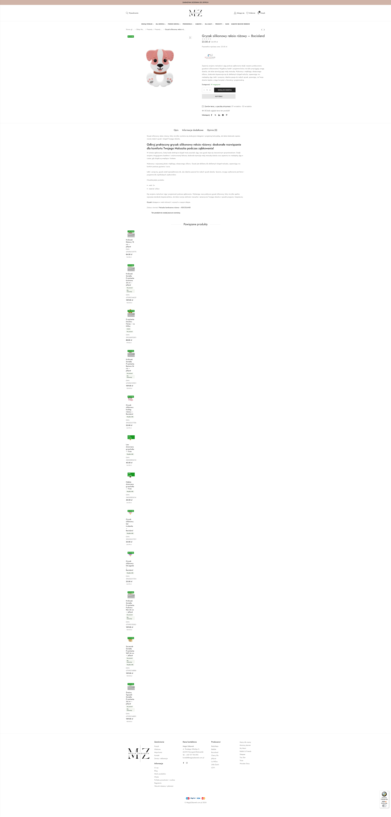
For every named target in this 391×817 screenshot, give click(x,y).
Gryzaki (149, 202)
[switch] (384, 805)
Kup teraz (218, 96)
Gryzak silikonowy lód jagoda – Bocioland (130, 565)
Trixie (241, 760)
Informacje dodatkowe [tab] (192, 130)
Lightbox (190, 37)
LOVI (213, 767)
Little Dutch (215, 764)
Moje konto (158, 752)
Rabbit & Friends (245, 751)
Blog (156, 771)
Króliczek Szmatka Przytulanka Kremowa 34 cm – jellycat (130, 279)
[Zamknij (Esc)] (40, 808)
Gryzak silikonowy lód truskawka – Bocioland (129, 525)
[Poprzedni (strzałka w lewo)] (24, 812)
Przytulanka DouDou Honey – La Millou (130, 322)
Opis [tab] (176, 130)
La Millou (214, 761)
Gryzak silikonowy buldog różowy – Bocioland (129, 409)
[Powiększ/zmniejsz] (22, 808)
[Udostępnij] (34, 808)
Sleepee (242, 754)
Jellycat (213, 758)
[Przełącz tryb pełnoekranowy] (28, 808)
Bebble (213, 749)
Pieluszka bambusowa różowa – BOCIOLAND (175, 207)
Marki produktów (160, 774)
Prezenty (149, 29)
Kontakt (156, 755)
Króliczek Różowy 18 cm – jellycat (130, 243)
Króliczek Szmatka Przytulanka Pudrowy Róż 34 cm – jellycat (130, 606)
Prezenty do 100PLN (159, 29)
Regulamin (157, 783)
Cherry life (214, 755)
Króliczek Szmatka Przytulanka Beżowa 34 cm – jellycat (130, 365)
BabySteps (214, 746)
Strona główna (130, 29)
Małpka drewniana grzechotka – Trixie (130, 485)
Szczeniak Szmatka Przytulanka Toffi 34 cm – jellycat (130, 651)
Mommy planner (245, 745)
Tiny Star (242, 757)
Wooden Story (245, 763)
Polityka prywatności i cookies (164, 780)
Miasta (156, 777)
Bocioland (214, 752)
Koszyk (156, 746)
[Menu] (388, 792)
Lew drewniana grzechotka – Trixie (130, 448)
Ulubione (157, 749)
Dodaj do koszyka (225, 90)
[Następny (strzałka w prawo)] (33, 812)
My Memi (243, 748)
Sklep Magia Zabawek (140, 29)
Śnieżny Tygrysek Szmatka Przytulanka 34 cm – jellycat (130, 698)
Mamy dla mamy (245, 742)
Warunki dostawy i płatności (163, 786)
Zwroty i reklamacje (161, 758)
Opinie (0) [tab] (212, 130)
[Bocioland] (210, 57)
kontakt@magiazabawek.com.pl (193, 757)
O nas (156, 768)
